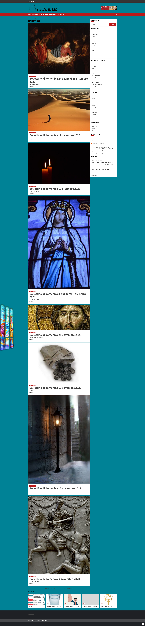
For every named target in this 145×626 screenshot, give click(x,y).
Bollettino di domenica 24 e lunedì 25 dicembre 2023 (58, 80)
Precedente (47, 588)
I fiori (93, 50)
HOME (29, 14)
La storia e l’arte (95, 34)
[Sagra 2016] (36, 599)
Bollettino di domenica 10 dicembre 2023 (54, 189)
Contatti (33, 620)
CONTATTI (45, 14)
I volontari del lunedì (96, 75)
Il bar (93, 68)
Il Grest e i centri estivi (96, 79)
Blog (30, 76)
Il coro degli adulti (95, 47)
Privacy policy (94, 130)
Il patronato (94, 66)
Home (29, 620)
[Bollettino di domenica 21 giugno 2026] (72, 599)
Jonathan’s (94, 114)
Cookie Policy (94, 126)
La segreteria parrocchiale (97, 73)
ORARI (40, 14)
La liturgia (93, 41)
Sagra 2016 (94, 160)
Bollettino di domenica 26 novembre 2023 (55, 335)
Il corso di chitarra (95, 82)
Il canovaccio (94, 112)
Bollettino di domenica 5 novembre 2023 (54, 579)
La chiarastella (94, 89)
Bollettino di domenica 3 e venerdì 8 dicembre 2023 (58, 295)
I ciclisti (93, 110)
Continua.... (31, 86)
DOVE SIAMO (35, 14)
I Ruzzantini (94, 119)
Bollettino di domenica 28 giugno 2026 (99, 162)
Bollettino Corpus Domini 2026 (98, 169)
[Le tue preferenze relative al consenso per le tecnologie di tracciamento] (143, 624)
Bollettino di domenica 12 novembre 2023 (55, 488)
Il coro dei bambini (95, 45)
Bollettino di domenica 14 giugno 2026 (99, 166)
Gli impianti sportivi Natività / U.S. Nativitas (100, 96)
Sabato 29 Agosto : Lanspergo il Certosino (100, 153)
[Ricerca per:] (100, 24)
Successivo (71, 588)
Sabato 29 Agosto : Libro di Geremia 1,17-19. (100, 147)
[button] (116, 15)
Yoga (93, 116)
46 (67, 588)
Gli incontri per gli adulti (96, 56)
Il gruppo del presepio (96, 86)
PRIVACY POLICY (52, 14)
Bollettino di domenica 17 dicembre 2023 (54, 135)
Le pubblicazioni (95, 137)
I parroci (93, 36)
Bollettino (34, 76)
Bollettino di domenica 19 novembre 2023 (55, 388)
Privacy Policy (94, 175)
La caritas (93, 52)
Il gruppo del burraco (96, 107)
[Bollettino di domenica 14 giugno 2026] (90, 599)
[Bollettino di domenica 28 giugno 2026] (54, 599)
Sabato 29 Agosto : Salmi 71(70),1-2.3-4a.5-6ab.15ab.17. (102, 148)
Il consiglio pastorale (96, 38)
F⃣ (36, 1)
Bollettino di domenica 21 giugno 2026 (99, 164)
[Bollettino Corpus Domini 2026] (108, 599)
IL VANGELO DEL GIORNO (98, 144)
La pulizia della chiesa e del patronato (99, 70)
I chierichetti (94, 43)
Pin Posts (93, 32)
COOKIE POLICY (61, 14)
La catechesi (94, 54)
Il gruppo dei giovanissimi (96, 77)
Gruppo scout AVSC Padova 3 (97, 84)
